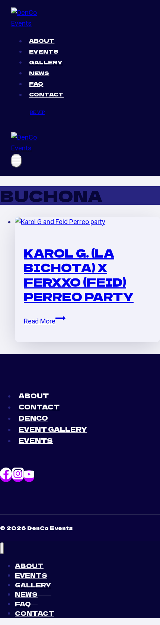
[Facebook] (6, 476)
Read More (44, 321)
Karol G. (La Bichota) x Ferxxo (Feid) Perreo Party (79, 274)
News (39, 73)
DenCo (33, 417)
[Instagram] (18, 476)
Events (43, 51)
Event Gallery (53, 429)
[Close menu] (2, 548)
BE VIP (37, 112)
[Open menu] (16, 161)
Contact (46, 94)
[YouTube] (29, 476)
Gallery (46, 62)
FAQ (36, 83)
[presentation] (87, 222)
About (41, 41)
